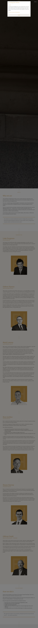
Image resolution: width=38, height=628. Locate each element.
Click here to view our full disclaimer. (14, 12)
